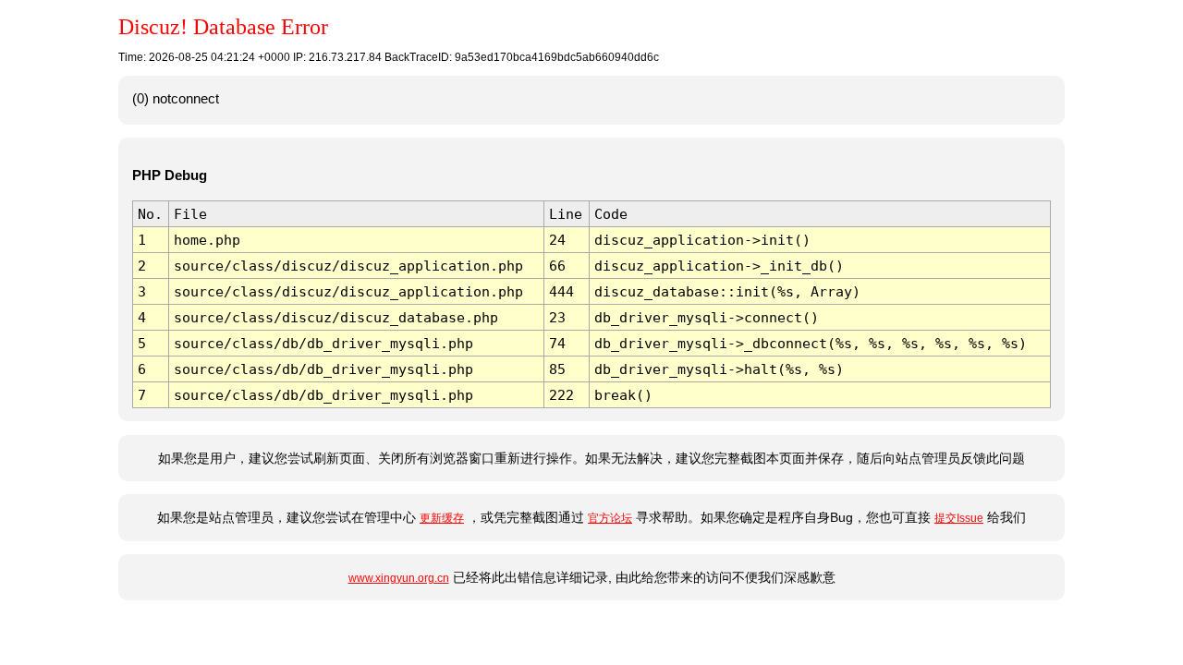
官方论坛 (610, 518)
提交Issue (958, 518)
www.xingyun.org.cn (398, 578)
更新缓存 (442, 518)
